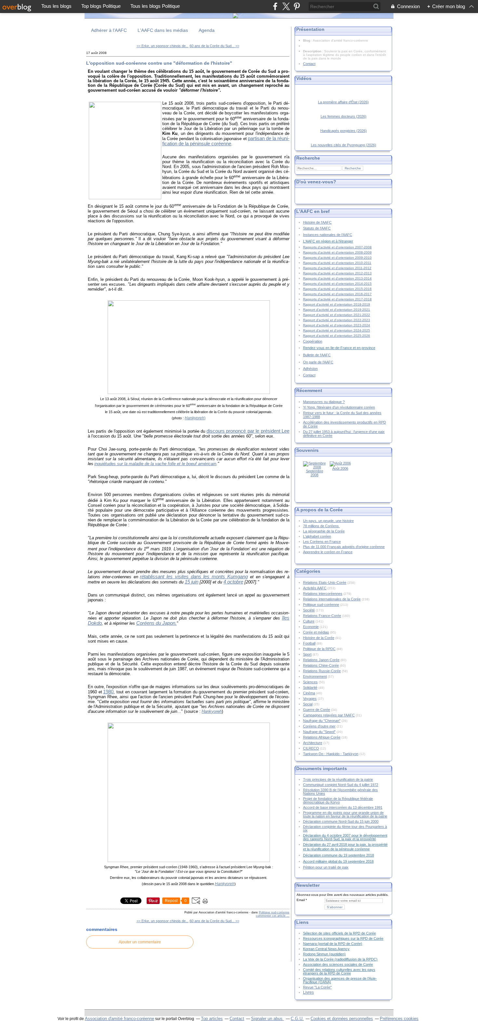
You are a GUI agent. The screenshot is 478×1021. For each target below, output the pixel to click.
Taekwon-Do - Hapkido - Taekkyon (330, 754)
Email (301, 900)
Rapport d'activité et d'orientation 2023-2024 (336, 325)
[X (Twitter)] (286, 6)
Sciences (310, 682)
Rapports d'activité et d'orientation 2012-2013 (337, 273)
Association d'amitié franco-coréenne (119, 1018)
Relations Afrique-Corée (321, 737)
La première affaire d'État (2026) (343, 102)
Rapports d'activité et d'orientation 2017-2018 (337, 299)
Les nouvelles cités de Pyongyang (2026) (343, 145)
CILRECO (311, 748)
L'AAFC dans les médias (163, 30)
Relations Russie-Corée (322, 671)
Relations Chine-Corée (321, 665)
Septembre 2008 (314, 473)
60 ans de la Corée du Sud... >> (214, 46)
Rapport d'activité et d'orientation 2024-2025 (336, 330)
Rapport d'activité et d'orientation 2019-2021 (336, 309)
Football (309, 643)
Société (309, 610)
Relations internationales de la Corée (332, 599)
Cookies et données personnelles (342, 1018)
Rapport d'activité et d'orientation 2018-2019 (336, 304)
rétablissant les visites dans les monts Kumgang (194, 576)
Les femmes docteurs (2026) (343, 116)
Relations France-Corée (322, 616)
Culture (308, 621)
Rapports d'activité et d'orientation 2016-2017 (337, 294)
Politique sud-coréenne (274, 912)
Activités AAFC (314, 588)
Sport (307, 654)
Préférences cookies (399, 1018)
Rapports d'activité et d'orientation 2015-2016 (337, 289)
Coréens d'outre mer (319, 726)
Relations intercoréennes (322, 594)
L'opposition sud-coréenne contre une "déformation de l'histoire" (159, 63)
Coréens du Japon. (156, 623)
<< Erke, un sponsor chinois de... (163, 46)
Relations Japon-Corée (321, 660)
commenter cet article (271, 915)
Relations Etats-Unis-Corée (324, 582)
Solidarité (310, 687)
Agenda (207, 30)
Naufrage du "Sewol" (319, 732)
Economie (311, 627)
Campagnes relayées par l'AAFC (329, 715)
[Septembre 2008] (314, 467)
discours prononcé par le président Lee (247, 431)
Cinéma (309, 693)
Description (312, 51)
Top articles (212, 1018)
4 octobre (233, 581)
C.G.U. (297, 1018)
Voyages (310, 698)
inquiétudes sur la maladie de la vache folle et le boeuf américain (155, 463)
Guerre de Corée (316, 710)
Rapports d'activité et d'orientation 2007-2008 (337, 247)
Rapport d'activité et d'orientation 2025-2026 (336, 335)
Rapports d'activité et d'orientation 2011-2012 (337, 268)
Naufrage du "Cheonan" (321, 721)
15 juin (191, 581)
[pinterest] (297, 6)
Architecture (312, 743)
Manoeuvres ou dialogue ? (324, 402)
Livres (308, 992)
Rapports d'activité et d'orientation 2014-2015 (337, 283)
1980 (108, 691)
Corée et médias (316, 632)
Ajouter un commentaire (140, 942)
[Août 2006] (340, 463)
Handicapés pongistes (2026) (343, 131)
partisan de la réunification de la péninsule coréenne (225, 141)
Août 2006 (340, 468)
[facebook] (275, 6)
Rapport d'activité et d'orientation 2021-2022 (336, 315)
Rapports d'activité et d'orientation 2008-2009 (337, 252)
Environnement (315, 676)
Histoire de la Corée (318, 638)
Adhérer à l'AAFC (109, 30)
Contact (309, 64)
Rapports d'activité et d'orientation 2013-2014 (337, 278)
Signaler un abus (267, 1018)
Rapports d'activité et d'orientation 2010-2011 (337, 263)
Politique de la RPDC (319, 649)
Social (307, 704)
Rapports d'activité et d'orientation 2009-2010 (337, 257)
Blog (306, 40)
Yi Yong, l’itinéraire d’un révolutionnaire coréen (339, 407)
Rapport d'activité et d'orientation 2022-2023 (336, 320)
